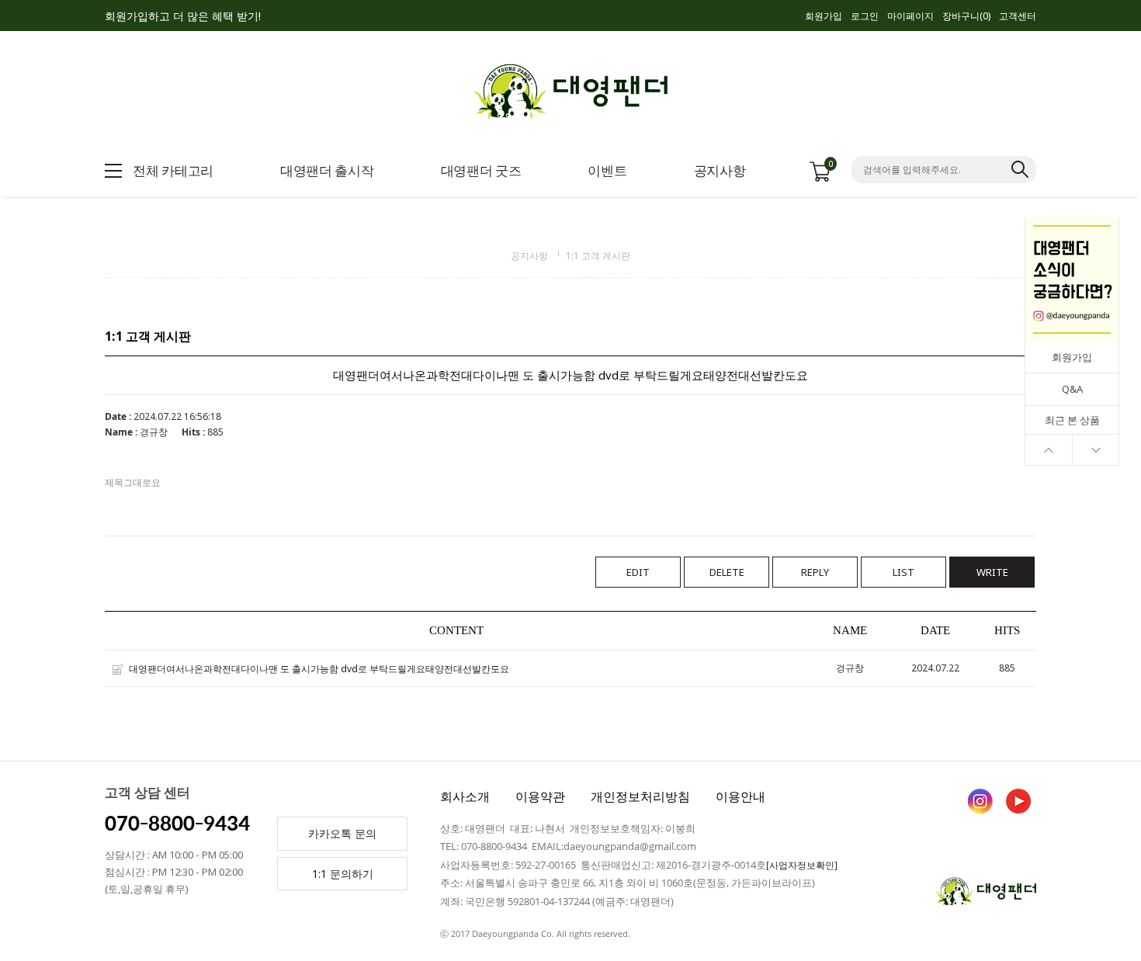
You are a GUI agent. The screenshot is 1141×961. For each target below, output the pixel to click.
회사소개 (465, 796)
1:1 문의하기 (342, 873)
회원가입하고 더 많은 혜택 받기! (183, 16)
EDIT (638, 572)
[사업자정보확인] (802, 865)
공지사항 (529, 255)
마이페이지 (910, 16)
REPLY (815, 572)
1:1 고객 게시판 (598, 255)
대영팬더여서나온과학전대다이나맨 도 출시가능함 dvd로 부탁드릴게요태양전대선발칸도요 (319, 668)
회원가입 (823, 16)
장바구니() (966, 16)
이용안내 (740, 796)
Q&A (1072, 389)
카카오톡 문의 (342, 833)
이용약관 (540, 796)
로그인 (865, 16)
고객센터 (1017, 16)
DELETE (726, 572)
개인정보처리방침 (640, 796)
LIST (903, 572)
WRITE (992, 572)
